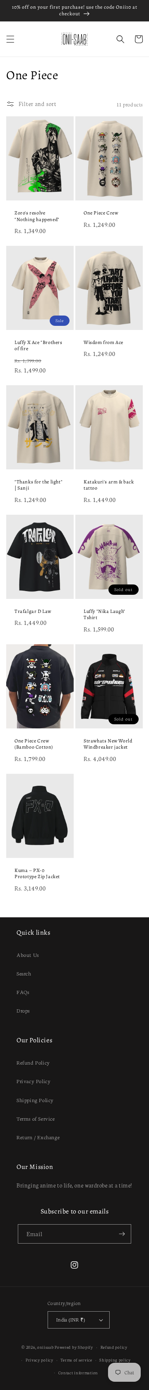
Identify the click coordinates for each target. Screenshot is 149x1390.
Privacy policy (39, 1360)
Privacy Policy (33, 1080)
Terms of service (76, 1360)
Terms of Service (36, 1118)
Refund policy (114, 1347)
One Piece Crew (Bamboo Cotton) (33, 744)
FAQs (23, 991)
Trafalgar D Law (32, 611)
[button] (10, 39)
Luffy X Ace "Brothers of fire (38, 345)
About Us (28, 954)
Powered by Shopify (74, 1347)
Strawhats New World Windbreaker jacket (108, 744)
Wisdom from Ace (103, 342)
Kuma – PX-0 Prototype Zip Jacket (37, 873)
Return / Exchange (38, 1136)
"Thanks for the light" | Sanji (38, 485)
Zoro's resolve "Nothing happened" (37, 216)
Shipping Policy (35, 1099)
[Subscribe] (122, 1234)
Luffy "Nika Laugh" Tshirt (104, 614)
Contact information (78, 1373)
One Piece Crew (101, 213)
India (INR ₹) (70, 1319)
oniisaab (45, 1347)
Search (24, 973)
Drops (23, 1010)
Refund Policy (33, 1062)
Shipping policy (115, 1360)
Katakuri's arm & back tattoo (109, 485)
